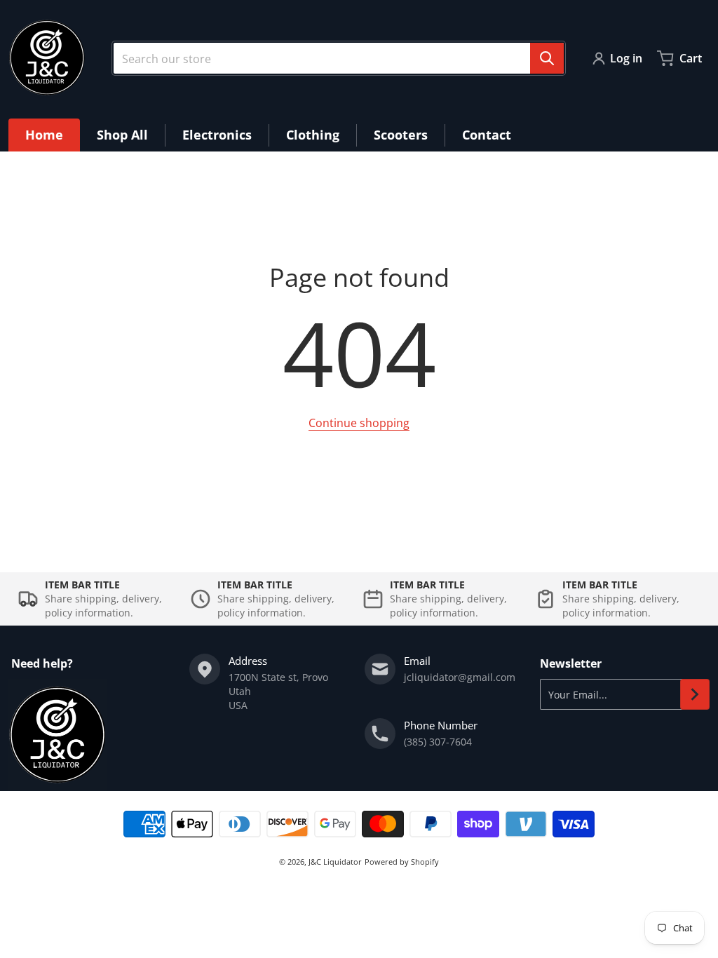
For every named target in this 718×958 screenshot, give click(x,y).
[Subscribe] (695, 694)
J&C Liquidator (335, 861)
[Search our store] (547, 58)
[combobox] (339, 58)
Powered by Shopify (402, 861)
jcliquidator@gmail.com (459, 677)
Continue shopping (359, 423)
